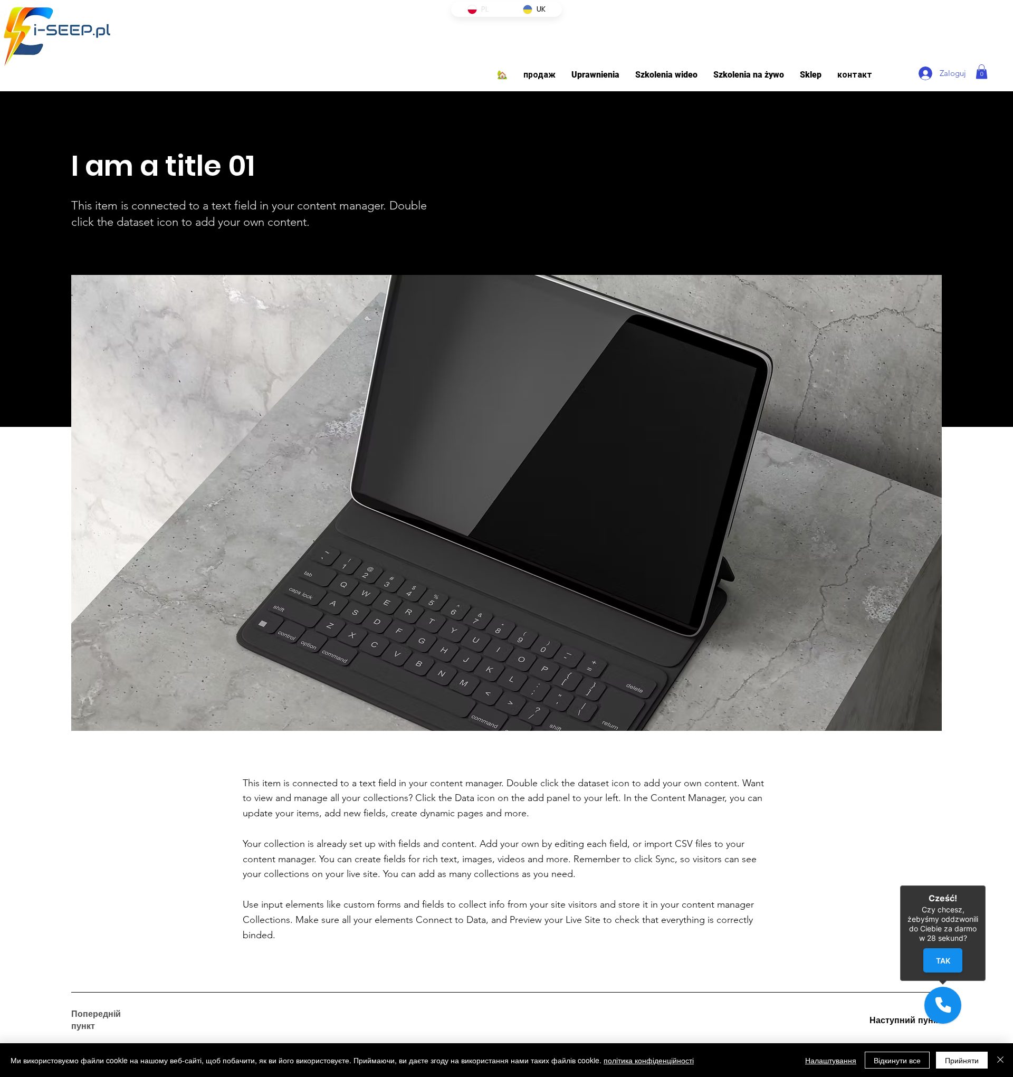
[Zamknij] (985, 885)
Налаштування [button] (830, 1060)
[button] (595, 75)
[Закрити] (1000, 1060)
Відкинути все (897, 1060)
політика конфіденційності (649, 1060)
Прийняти (962, 1060)
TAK (943, 960)
